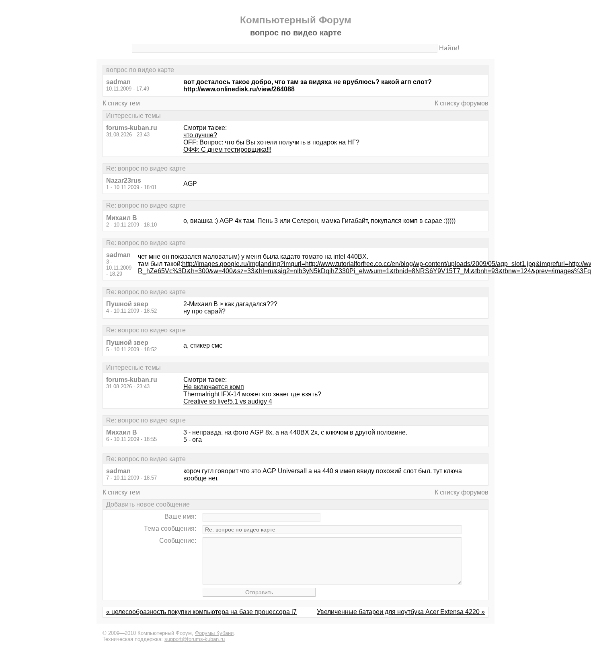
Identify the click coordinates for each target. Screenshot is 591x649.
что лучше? (200, 135)
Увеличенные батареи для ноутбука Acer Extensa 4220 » (401, 611)
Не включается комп (213, 386)
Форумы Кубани (214, 633)
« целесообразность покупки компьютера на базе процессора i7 (201, 611)
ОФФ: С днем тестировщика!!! (227, 149)
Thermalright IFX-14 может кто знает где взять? (252, 394)
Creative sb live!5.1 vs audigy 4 (227, 401)
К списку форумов (461, 103)
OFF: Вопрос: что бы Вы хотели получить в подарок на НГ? (271, 142)
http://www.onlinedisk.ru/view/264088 (239, 89)
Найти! (449, 48)
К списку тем (121, 103)
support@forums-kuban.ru (194, 639)
